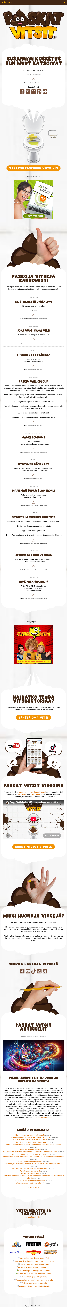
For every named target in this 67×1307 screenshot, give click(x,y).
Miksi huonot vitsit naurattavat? (30, 1161)
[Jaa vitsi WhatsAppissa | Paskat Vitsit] (33, 93)
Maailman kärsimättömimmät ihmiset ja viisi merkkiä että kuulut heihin (30, 1152)
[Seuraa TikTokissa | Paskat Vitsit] (33, 972)
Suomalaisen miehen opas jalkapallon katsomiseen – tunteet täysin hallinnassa (33, 1157)
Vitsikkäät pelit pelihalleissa (30, 1149)
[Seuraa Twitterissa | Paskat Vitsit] (45, 972)
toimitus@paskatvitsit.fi (33, 1217)
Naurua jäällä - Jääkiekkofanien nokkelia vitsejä (30, 1168)
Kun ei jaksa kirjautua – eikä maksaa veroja (30, 1140)
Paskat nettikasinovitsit (30, 1173)
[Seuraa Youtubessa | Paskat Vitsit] (28, 972)
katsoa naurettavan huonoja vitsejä (32, 792)
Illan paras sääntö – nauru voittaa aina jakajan (30, 1154)
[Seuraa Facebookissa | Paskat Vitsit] (22, 972)
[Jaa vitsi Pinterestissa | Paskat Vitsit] (39, 93)
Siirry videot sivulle (33, 846)
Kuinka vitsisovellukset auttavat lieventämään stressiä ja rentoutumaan (33, 1145)
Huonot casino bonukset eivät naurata (30, 1135)
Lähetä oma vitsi (33, 717)
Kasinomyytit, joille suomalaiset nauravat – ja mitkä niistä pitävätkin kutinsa (33, 1164)
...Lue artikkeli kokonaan (42, 1118)
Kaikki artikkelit (33, 1188)
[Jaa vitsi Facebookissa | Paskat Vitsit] (22, 93)
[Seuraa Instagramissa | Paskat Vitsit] (39, 972)
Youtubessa (35, 794)
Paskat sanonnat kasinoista (30, 1171)
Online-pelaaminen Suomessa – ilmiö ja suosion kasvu (30, 1137)
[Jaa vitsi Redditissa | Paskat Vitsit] (45, 93)
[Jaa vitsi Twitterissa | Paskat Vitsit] (28, 93)
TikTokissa (22, 794)
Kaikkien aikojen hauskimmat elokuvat (30, 1180)
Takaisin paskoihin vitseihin (33, 168)
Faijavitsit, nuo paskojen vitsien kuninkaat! (30, 1142)
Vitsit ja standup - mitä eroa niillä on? (30, 1183)
